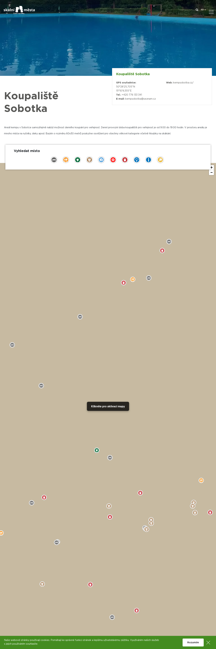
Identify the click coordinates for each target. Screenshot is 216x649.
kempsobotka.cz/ (183, 83)
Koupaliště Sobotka (133, 74)
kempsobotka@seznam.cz (140, 99)
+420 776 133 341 (132, 95)
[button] (211, 167)
